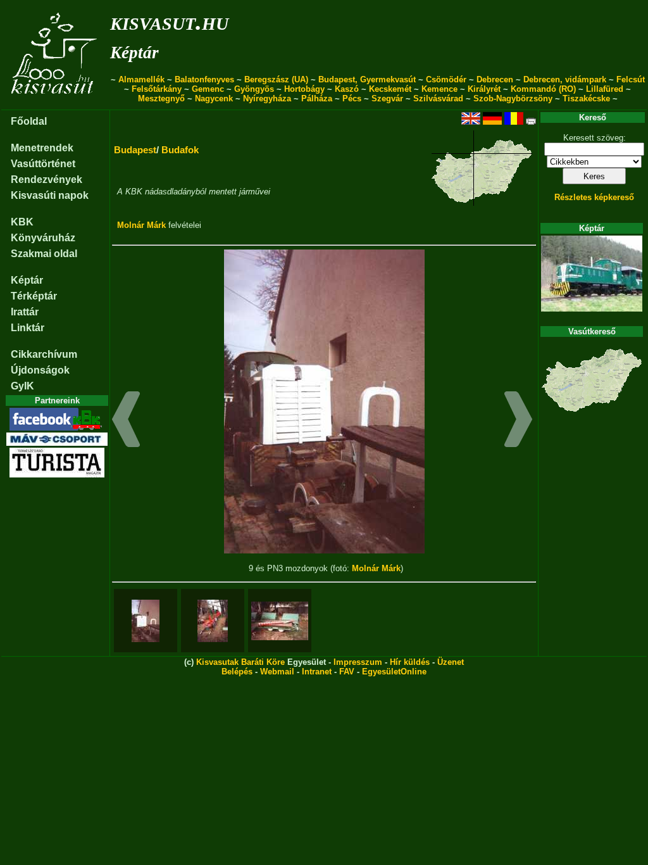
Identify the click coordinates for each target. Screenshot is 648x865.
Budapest (135, 149)
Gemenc (208, 89)
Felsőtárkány (157, 89)
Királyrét (484, 89)
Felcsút (630, 79)
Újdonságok (40, 370)
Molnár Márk (141, 225)
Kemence (439, 89)
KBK (22, 222)
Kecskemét (390, 89)
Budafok (180, 149)
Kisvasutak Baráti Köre (240, 662)
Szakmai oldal (44, 253)
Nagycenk (214, 98)
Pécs (351, 98)
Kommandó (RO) (543, 89)
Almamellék (141, 79)
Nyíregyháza (267, 98)
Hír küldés (410, 662)
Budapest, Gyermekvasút (367, 79)
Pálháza (316, 98)
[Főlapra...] (55, 103)
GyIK (22, 386)
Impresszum (357, 662)
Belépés (236, 671)
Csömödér (446, 79)
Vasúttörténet (43, 163)
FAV (346, 671)
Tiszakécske (586, 98)
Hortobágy (304, 89)
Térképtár (34, 296)
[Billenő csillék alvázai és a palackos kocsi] (212, 621)
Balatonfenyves (204, 79)
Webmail (277, 671)
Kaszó (347, 89)
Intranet (317, 671)
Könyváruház (43, 237)
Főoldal (29, 121)
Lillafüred (604, 89)
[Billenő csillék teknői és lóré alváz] (279, 621)
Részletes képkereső (594, 197)
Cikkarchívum (44, 354)
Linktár (27, 327)
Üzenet (450, 662)
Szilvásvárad (438, 98)
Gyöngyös (254, 89)
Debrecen (495, 79)
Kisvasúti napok (50, 195)
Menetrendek (42, 147)
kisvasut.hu (169, 21)
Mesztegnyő (161, 98)
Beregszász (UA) (276, 79)
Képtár (134, 52)
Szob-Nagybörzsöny (512, 98)
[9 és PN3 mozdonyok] (145, 621)
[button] (126, 421)
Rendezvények (46, 179)
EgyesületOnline (394, 671)
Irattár (25, 311)
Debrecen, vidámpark (564, 79)
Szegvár (387, 98)
